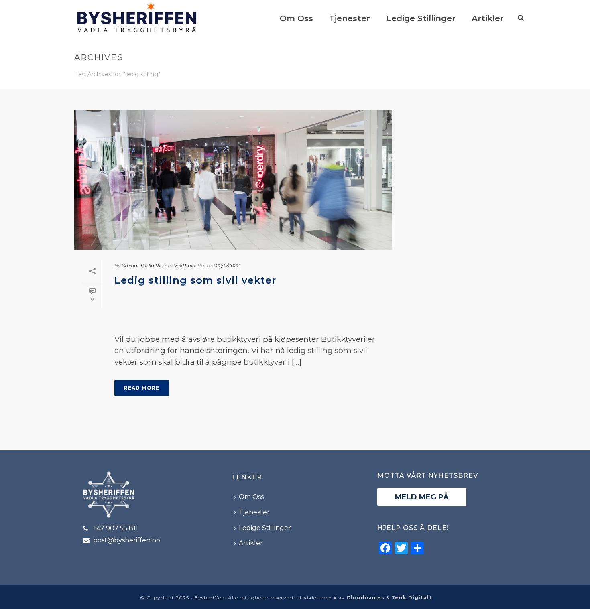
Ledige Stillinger (421, 18)
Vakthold (184, 265)
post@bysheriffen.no (126, 540)
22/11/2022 (228, 265)
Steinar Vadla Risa (144, 265)
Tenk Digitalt (411, 598)
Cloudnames (365, 598)
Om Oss (296, 18)
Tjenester (349, 18)
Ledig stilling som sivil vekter (195, 280)
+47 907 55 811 (115, 528)
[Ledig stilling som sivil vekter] (233, 180)
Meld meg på (422, 497)
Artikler (488, 18)
